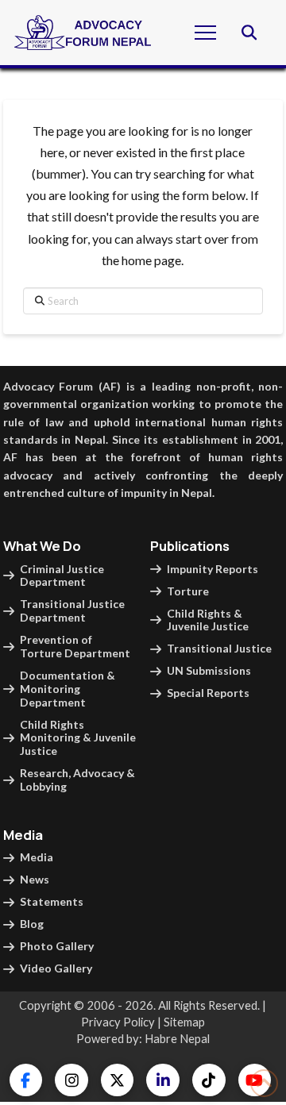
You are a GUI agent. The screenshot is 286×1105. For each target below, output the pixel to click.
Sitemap (184, 1022)
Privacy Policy (118, 1022)
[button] (205, 32)
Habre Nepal (177, 1038)
